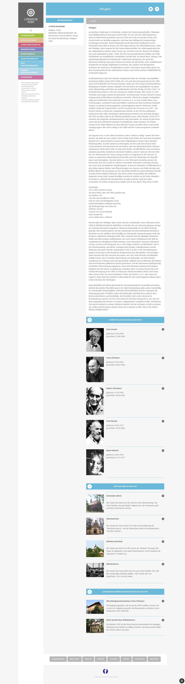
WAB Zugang (74, 659)
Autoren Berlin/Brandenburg (29, 71)
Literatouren (26, 77)
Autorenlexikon (27, 35)
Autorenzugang (58, 659)
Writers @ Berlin (28, 54)
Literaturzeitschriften (30, 45)
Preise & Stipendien (28, 40)
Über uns (88, 659)
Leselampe (113, 659)
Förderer (100, 659)
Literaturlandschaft (29, 59)
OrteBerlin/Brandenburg (29, 64)
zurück (93, 21)
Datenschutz (139, 659)
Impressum (154, 659)
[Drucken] (151, 9)
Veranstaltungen (28, 49)
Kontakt (126, 659)
